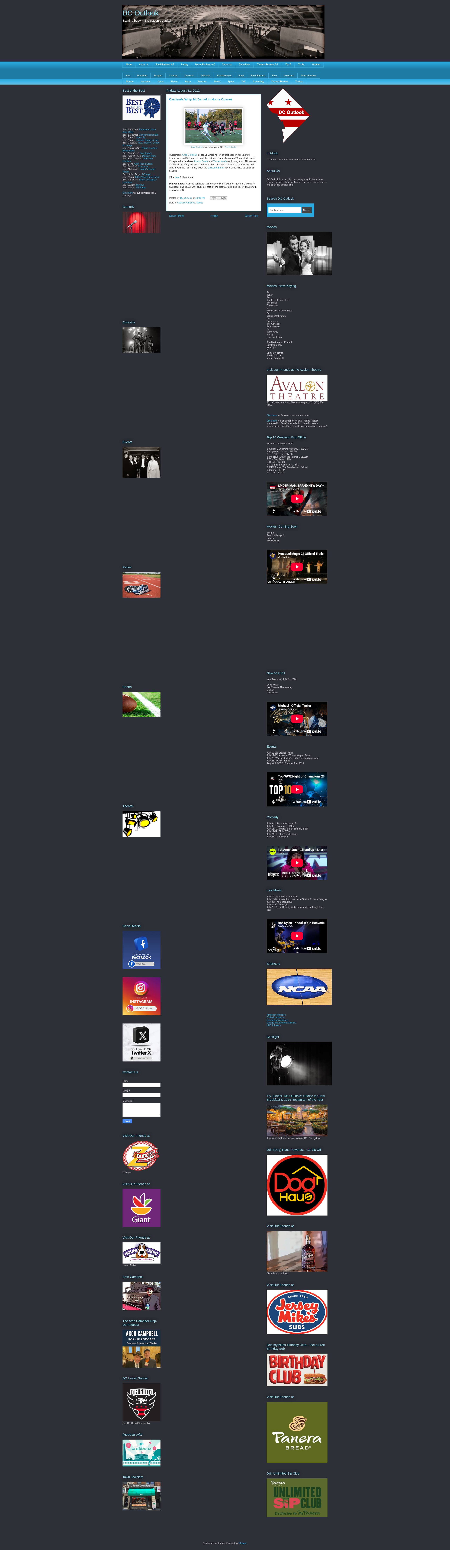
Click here (128, 193)
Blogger (242, 1543)
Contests (189, 75)
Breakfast (142, 75)
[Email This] (212, 198)
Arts (128, 75)
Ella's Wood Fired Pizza (147, 177)
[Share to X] (218, 198)
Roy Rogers (146, 153)
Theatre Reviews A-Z (267, 64)
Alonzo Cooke (230, 147)
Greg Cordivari (197, 147)
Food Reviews (258, 75)
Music (161, 81)
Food (241, 75)
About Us (144, 64)
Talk (243, 81)
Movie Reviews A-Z (205, 64)
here (177, 177)
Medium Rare (149, 156)
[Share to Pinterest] (225, 198)
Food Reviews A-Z (165, 64)
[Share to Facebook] (222, 198)
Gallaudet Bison (216, 167)
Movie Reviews (309, 75)
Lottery (184, 64)
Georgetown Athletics (277, 1020)
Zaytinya (140, 185)
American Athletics (276, 1014)
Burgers (158, 75)
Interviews (289, 75)
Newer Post (176, 215)
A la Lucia (143, 166)
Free (274, 75)
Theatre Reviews (279, 81)
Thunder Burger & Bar (147, 140)
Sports (231, 81)
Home (129, 64)
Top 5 (288, 64)
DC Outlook (140, 13)
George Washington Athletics (281, 1022)
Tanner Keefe (220, 161)
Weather (316, 64)
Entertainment (224, 75)
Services (202, 81)
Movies (129, 81)
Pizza (188, 81)
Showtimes (244, 64)
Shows (217, 81)
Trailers (299, 81)
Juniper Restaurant (148, 134)
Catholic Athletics (186, 202)
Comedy (173, 75)
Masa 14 (141, 137)
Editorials (205, 75)
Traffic (301, 64)
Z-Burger (146, 174)
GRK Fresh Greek (143, 163)
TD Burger (141, 187)
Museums (145, 81)
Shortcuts (227, 64)
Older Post (251, 215)
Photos (174, 81)
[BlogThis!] (215, 198)
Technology (258, 81)
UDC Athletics (274, 1025)
